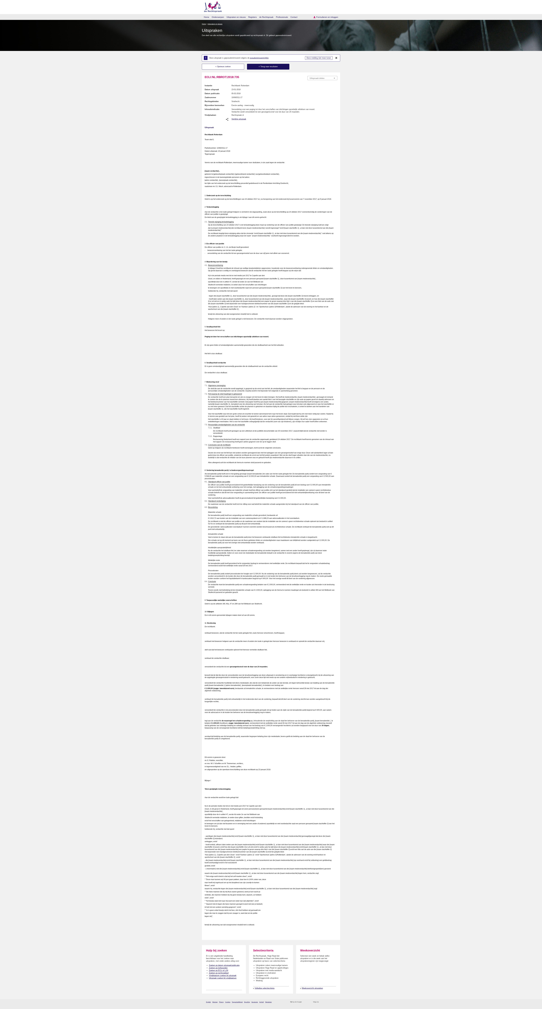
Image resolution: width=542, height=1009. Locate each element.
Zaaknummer (210, 97)
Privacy (221, 1002)
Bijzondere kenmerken (214, 105)
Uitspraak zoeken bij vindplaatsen (222, 978)
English (208, 1002)
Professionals (282, 17)
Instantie (208, 86)
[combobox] (322, 78)
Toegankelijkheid (237, 1002)
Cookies (227, 1002)
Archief (261, 1002)
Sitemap (215, 1002)
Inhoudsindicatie (212, 109)
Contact (293, 17)
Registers (252, 17)
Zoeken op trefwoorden (218, 968)
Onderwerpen (218, 17)
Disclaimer (268, 1002)
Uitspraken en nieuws (236, 17)
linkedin (332, 1002)
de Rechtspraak (266, 17)
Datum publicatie (212, 93)
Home (206, 17)
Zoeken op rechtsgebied (219, 973)
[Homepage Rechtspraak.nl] (212, 6)
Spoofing (247, 1002)
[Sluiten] (336, 58)
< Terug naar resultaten (268, 66)
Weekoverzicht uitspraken (312, 988)
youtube (335, 1002)
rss (304, 1002)
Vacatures (254, 1002)
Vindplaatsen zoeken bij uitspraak (222, 975)
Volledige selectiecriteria (264, 988)
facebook (324, 1002)
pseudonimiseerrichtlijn (259, 58)
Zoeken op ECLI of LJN (218, 970)
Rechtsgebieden (212, 101)
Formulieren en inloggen (327, 17)
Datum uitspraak (212, 89)
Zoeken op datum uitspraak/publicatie (224, 965)
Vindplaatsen (210, 115)
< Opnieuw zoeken (223, 66)
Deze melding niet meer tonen (319, 58)
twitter (321, 1002)
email (308, 1002)
